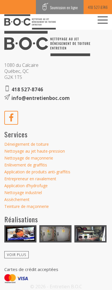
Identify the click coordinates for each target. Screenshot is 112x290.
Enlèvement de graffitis (25, 165)
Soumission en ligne (63, 7)
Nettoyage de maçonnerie (28, 158)
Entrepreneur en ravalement (30, 178)
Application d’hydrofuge (26, 185)
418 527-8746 (98, 7)
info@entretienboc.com (40, 98)
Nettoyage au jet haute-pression (34, 151)
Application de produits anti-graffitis (37, 172)
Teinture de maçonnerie (26, 206)
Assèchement (17, 199)
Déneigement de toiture (26, 144)
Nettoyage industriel (23, 192)
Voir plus (16, 254)
